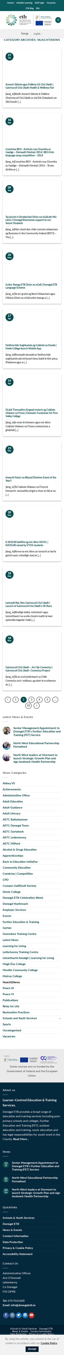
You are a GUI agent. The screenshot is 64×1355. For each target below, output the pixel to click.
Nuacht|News (11, 982)
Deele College (12, 891)
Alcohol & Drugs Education (20, 849)
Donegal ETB (11, 1224)
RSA (37, 8)
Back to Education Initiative (20, 861)
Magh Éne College (14, 964)
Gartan (7, 928)
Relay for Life (11, 1006)
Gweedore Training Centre (19, 934)
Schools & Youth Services (18, 1218)
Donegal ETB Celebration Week (23, 897)
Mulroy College (12, 976)
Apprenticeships (13, 855)
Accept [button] (32, 1349)
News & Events (12, 1230)
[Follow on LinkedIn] (25, 1315)
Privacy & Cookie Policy (18, 1248)
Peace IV (8, 994)
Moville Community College (20, 970)
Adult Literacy (11, 813)
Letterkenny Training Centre (20, 952)
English (37, 33)
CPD (6, 879)
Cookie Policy (49, 1343)
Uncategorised (12, 1030)
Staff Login (39, 2)
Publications (10, 1000)
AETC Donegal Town (16, 825)
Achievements (12, 789)
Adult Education (13, 801)
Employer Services (14, 910)
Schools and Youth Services (20, 1018)
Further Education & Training (21, 922)
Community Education (17, 867)
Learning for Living (14, 946)
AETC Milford (11, 843)
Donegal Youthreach (15, 903)
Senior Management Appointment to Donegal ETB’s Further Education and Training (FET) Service (37, 731)
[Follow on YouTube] (31, 1315)
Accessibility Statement (18, 1254)
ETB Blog (30, 8)
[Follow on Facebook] (6, 1315)
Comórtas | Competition (18, 873)
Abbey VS (9, 783)
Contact (10, 2)
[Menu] (58, 20)
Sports (7, 1024)
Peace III (8, 988)
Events (7, 916)
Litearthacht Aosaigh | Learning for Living (28, 958)
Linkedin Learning (24, 2)
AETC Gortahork (13, 831)
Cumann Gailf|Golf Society (19, 885)
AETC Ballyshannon (15, 819)
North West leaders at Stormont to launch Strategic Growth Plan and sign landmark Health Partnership (35, 758)
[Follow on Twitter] (19, 1315)
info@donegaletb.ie (23, 1305)
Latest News (10, 940)
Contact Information (15, 1236)
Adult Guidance (12, 807)
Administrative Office (16, 795)
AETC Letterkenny (14, 837)
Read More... (21, 1139)
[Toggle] (59, 1018)
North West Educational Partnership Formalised (36, 745)
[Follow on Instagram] (12, 1315)
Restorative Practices (16, 1012)
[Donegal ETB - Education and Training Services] (28, 20)
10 (28, 705)
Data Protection (13, 1242)
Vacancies (51, 2)
